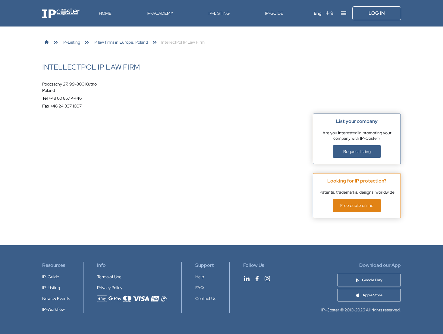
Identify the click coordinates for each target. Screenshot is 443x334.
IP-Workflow (53, 309)
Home (105, 13)
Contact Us (205, 298)
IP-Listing (219, 13)
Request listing (357, 151)
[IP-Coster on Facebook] (257, 278)
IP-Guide (274, 13)
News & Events (56, 298)
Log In (377, 13)
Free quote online (356, 205)
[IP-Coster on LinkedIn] (246, 278)
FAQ (199, 287)
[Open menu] (343, 13)
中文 (329, 13)
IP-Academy (160, 13)
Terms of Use (109, 276)
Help (199, 276)
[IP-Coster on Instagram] (267, 278)
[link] (46, 42)
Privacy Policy (109, 287)
